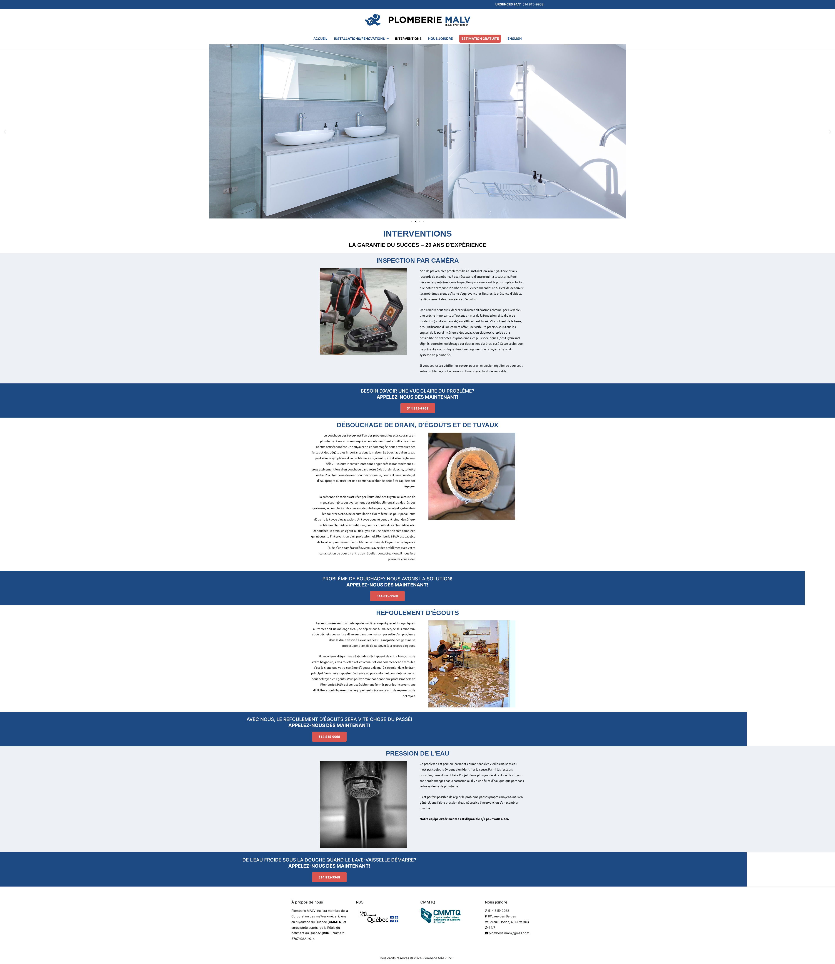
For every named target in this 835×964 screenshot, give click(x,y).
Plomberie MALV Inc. (438, 958)
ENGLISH (515, 39)
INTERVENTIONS (408, 39)
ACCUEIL (320, 39)
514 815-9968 (498, 910)
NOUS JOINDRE (440, 39)
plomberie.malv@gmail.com (509, 933)
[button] (5, 131)
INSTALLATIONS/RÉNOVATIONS (359, 39)
